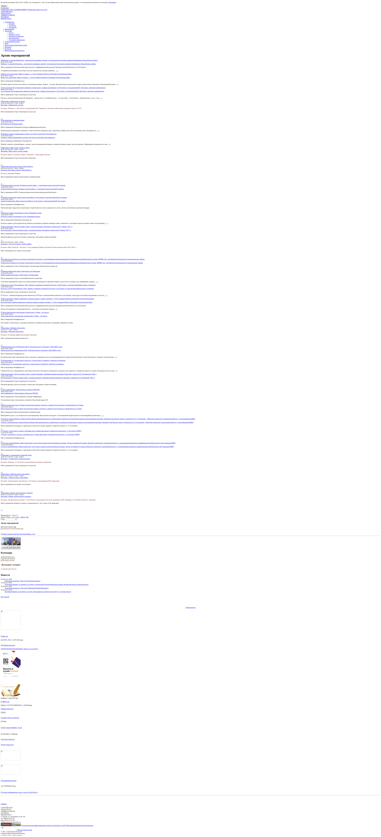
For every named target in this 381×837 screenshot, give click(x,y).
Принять (4, 6)
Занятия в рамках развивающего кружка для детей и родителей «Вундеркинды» (28, 137)
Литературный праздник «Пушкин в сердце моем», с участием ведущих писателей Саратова (32, 189)
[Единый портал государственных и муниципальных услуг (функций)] (8, 830)
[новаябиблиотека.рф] (8, 781)
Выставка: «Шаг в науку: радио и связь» (14, 151)
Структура (12, 25)
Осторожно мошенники (17, 40)
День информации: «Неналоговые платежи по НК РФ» (19, 393)
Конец (23, 517)
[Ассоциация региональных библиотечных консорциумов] (16, 825)
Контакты (8, 47)
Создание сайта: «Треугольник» (11, 835)
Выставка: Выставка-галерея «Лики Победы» (16, 170)
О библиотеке (9, 22)
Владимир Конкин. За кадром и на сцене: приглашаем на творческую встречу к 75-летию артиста (38, 592)
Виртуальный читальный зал (14, 50)
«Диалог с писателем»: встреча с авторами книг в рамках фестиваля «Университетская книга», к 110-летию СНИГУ (40, 434)
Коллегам (8, 49)
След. (18, 517)
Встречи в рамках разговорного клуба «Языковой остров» (20, 216)
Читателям (8, 31)
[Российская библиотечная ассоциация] (79, 825)
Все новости (5, 597)
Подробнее (112, 2)
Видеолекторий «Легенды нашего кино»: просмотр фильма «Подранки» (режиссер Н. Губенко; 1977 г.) (36, 230)
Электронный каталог (12, 41)
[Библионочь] (190, 607)
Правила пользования (16, 36)
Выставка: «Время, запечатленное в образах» (16, 496)
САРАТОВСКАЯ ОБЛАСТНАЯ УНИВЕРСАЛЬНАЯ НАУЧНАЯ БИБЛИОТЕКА (8, 15)
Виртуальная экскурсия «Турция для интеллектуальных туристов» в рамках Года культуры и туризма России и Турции (41, 409)
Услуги (11, 33)
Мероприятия (9, 29)
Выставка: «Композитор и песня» (12, 105)
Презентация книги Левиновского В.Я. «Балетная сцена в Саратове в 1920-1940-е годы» (31, 350)
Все (27, 517)
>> (57, 70)
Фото (6, 43)
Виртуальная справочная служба (16, 45)
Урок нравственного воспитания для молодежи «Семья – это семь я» (24, 316)
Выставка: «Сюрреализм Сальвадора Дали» (15, 459)
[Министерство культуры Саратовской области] (6, 825)
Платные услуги (14, 34)
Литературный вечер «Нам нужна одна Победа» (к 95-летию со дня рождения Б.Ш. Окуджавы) (33, 201)
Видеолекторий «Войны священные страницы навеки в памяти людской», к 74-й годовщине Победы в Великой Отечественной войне (46, 302)
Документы (13, 27)
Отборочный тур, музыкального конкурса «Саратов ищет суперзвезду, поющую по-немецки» (32, 364)
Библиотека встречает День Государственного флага (22, 581)
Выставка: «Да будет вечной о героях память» (16, 244)
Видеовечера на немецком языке (12, 124)
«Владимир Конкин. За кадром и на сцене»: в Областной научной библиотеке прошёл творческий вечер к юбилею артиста (46, 584)
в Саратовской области (11, 566)
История (11, 24)
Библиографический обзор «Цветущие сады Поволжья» (20, 275)
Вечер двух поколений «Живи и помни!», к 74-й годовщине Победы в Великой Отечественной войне (35, 77)
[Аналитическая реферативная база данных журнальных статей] (43, 825)
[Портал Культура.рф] (24, 830)
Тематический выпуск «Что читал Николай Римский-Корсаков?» (27, 588)
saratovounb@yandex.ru (12, 822)
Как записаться (14, 38)
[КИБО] (4, 804)
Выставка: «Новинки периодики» (12, 331)
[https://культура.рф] (19, 649)
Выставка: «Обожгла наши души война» (14, 477)
